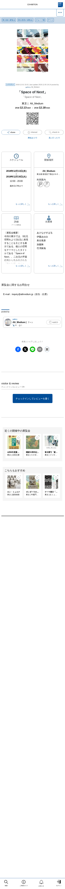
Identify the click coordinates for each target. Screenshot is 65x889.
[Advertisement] (32, 560)
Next (62, 447)
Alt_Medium (33, 87)
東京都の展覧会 (8, 20)
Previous (2, 447)
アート (50, 20)
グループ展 (40, 20)
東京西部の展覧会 (25, 20)
